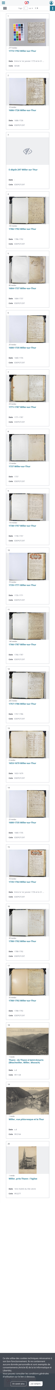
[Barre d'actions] (52, 8)
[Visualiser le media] (27, 32)
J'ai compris (36, 1383)
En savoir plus (19, 1383)
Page (20, 8)
